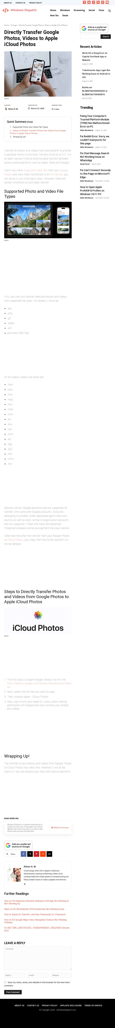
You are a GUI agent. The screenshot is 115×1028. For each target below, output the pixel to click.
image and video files (35, 170)
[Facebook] (84, 2)
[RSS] (98, 2)
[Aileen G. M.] (6, 109)
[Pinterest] (93, 2)
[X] (102, 2)
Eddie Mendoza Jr (86, 130)
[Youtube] (107, 2)
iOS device (56, 174)
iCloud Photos (15, 539)
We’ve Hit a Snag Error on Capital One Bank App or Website (94, 56)
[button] (109, 11)
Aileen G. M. (13, 109)
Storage (14, 25)
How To (48, 818)
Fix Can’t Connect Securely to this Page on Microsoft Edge (95, 174)
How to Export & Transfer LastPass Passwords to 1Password (34, 914)
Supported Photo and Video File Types (30, 127)
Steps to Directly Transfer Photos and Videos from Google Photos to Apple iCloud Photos (38, 131)
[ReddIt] (43, 854)
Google (40, 818)
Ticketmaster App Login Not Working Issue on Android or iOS (96, 74)
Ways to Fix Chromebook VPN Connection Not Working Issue (34, 909)
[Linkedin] (89, 2)
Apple (32, 818)
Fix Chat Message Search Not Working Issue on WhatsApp (94, 157)
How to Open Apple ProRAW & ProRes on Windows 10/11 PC (92, 191)
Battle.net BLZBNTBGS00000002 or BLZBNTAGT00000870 (95, 91)
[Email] (49, 854)
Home (6, 25)
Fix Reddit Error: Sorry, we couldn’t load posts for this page (94, 140)
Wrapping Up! (19, 136)
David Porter (85, 164)
